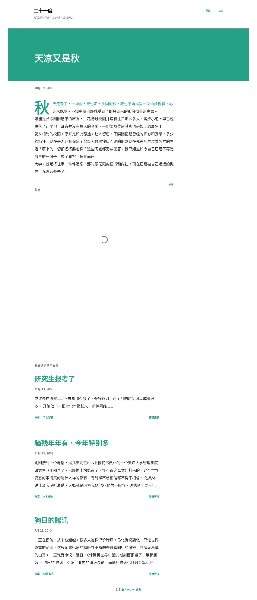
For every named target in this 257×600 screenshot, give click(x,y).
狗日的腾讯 (51, 520)
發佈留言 (48, 574)
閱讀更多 (154, 417)
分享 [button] (171, 184)
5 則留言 (48, 496)
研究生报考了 (54, 378)
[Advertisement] (98, 316)
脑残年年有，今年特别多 (71, 443)
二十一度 (43, 10)
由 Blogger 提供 (131, 589)
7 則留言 (48, 417)
